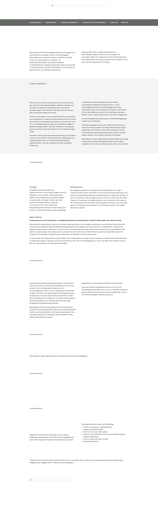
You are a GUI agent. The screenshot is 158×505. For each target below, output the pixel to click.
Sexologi (114, 22)
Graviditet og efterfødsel (94, 22)
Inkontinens (50, 22)
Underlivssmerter (69, 22)
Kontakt (124, 22)
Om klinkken (35, 22)
